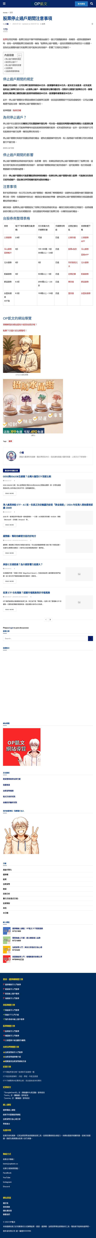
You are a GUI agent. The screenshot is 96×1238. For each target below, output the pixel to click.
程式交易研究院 (9, 797)
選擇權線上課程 (9, 1110)
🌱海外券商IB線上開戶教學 (13, 1019)
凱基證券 (85, 274)
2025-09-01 (7, 568)
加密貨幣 (6, 884)
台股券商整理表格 (12, 71)
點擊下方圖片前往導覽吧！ (15, 330)
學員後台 (6, 1124)
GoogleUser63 (11, 1093)
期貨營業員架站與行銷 (11, 779)
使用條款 (6, 1207)
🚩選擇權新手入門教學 (12, 985)
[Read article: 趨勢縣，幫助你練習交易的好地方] (79, 546)
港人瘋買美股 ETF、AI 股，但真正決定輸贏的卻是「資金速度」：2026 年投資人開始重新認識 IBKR (48, 506)
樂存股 (71, 281)
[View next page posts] (50, 619)
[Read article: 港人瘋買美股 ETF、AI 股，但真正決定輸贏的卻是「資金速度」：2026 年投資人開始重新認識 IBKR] (79, 517)
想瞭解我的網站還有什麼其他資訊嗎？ (20, 324)
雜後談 (17, 1095)
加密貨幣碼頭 (8, 791)
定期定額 (72, 274)
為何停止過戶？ (11, 62)
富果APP (85, 254)
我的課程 (81, 4)
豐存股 (71, 293)
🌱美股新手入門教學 (11, 1010)
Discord (6, 1187)
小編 (6, 24)
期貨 (4, 889)
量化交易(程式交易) (10, 898)
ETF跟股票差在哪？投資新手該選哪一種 (18, 1072)
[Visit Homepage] (40, 4)
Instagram (7, 1182)
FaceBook (7, 1173)
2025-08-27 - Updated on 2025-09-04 (16, 596)
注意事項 (8, 68)
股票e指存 (72, 249)
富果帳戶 (8, 252)
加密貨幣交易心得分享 (11, 1119)
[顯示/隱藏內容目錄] (18, 55)
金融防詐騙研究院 (10, 802)
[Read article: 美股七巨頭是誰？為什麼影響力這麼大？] (79, 574)
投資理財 (6, 903)
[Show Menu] (4, 4)
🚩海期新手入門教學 (11, 998)
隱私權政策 (7, 1211)
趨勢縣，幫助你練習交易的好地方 (19, 536)
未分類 (5, 913)
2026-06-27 (7, 512)
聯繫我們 (6, 1214)
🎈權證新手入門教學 (11, 1036)
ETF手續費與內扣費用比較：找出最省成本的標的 (22, 1081)
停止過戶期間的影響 (13, 65)
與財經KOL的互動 (29, 1093)
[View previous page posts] (46, 619)
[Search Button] (91, 4)
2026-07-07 (7, 480)
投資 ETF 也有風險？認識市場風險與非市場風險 (26, 592)
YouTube (6, 1177)
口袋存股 (72, 237)
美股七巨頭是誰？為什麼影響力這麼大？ (23, 564)
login (11, 628)
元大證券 (85, 262)
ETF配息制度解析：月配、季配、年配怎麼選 (20, 1076)
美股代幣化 (7, 870)
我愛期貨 (6, 785)
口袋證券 (8, 237)
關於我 (5, 1203)
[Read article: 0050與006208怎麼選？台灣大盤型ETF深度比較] (79, 486)
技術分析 (6, 894)
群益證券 (85, 281)
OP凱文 (12, 1222)
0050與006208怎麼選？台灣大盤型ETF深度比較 (27, 476)
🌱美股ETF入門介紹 (11, 1015)
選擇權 (5, 875)
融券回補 (17, 110)
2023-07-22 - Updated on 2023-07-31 (26, 24)
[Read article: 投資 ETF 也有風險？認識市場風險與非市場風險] (79, 602)
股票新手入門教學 (12, 1031)
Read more (10, 493)
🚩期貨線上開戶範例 (11, 994)
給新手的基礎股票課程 (11, 1115)
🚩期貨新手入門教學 (11, 989)
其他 (4, 908)
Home (5, 13)
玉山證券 (8, 249)
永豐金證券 (85, 293)
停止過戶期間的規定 (13, 59)
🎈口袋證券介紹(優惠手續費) (14, 1040)
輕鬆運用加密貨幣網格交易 (15, 1061)
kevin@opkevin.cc (10, 1164)
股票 (11, 13)
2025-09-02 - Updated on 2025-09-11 (16, 540)
